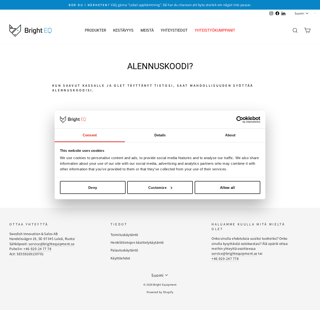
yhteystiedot (174, 30)
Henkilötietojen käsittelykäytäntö (137, 242)
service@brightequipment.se (51, 243)
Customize (157, 187)
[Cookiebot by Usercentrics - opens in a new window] (239, 119)
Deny (92, 187)
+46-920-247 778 (225, 258)
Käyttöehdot (120, 258)
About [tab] (230, 135)
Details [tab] (160, 135)
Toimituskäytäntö (124, 234)
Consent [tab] (90, 135)
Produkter (95, 30)
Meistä (147, 30)
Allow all (227, 187)
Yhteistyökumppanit (215, 30)
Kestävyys (123, 30)
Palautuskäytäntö (124, 250)
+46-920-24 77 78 (37, 248)
